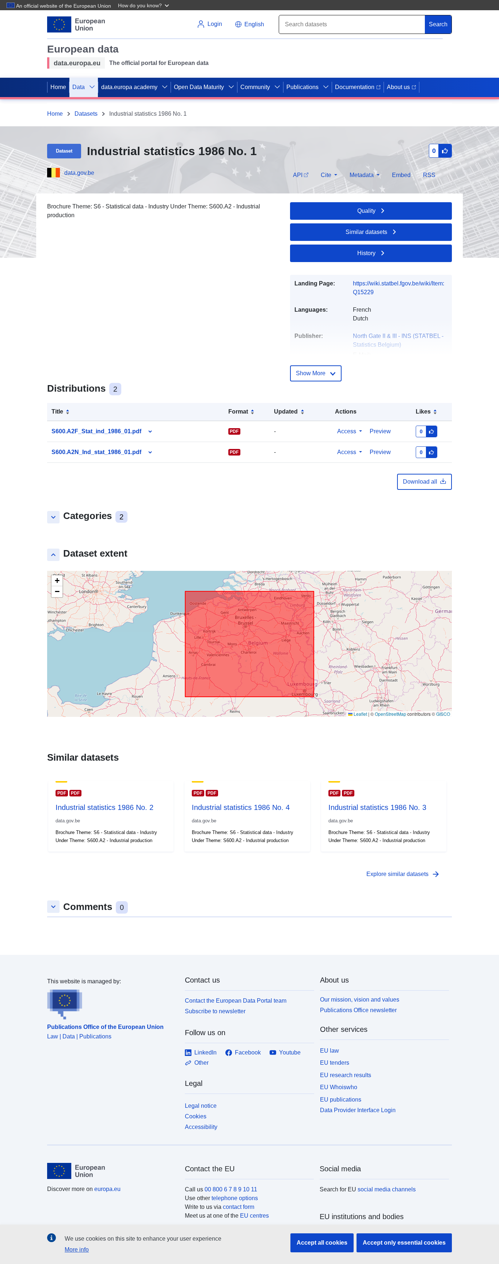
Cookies (195, 1116)
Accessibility (201, 1127)
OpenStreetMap (390, 714)
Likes (423, 411)
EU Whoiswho (338, 1087)
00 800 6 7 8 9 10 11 (231, 1189)
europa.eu (107, 1189)
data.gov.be (79, 173)
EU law (329, 1051)
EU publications (340, 1099)
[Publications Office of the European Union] (111, 1002)
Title (57, 411)
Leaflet (360, 714)
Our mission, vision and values (359, 999)
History (366, 253)
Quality (366, 211)
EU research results (345, 1075)
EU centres (254, 1216)
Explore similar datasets (403, 874)
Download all (420, 482)
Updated (286, 411)
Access (346, 431)
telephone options (235, 1198)
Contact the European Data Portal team (235, 1001)
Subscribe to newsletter (215, 1011)
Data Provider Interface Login (358, 1110)
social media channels (387, 1189)
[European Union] (111, 1171)
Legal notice (201, 1106)
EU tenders (334, 1063)
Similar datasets (366, 232)
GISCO (443, 714)
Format (238, 411)
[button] (144, 5)
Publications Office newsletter (358, 1010)
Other (201, 1063)
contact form (238, 1207)
